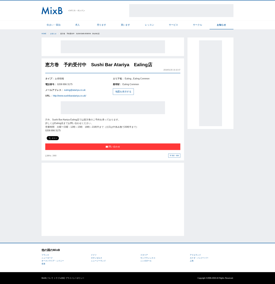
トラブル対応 (59, 278)
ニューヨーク (47, 258)
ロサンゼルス (96, 258)
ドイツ (94, 255)
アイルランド (195, 255)
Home (44, 33)
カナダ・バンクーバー (199, 258)
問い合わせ (114, 146)
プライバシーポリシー (75, 278)
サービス (173, 25)
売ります (101, 25)
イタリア (144, 255)
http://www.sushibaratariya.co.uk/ (69, 96)
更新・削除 (175, 155)
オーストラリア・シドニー (53, 261)
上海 (192, 261)
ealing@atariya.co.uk (75, 90)
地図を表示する (123, 91)
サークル (197, 25)
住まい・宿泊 (53, 25)
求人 (77, 25)
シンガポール (146, 261)
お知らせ (221, 25)
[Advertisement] (181, 10)
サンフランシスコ (147, 258)
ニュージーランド (98, 261)
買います (125, 25)
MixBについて (47, 278)
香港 (43, 264)
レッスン (149, 25)
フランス (45, 255)
